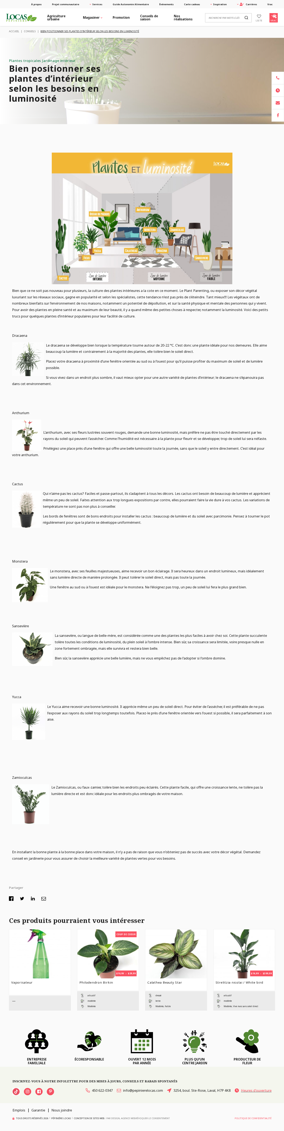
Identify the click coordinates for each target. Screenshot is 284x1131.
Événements (166, 4)
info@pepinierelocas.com (143, 1090)
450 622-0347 (102, 1090)
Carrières (251, 4)
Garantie (38, 1110)
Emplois (18, 1110)
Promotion (121, 17)
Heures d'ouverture (256, 1090)
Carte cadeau (192, 4)
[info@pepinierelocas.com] (278, 103)
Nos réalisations (183, 17)
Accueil (14, 31)
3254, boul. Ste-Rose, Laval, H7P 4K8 (202, 1090)
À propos (36, 4)
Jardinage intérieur (59, 60)
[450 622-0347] (278, 78)
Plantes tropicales (25, 60)
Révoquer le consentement (153, 1118)
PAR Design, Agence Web (121, 1118)
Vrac (270, 4)
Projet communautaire (65, 4)
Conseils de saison (149, 17)
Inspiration (220, 4)
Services (97, 4)
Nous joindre (61, 1110)
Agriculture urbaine (56, 17)
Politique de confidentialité (253, 1118)
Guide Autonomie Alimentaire (131, 4)
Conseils (30, 31)
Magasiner (91, 17)
